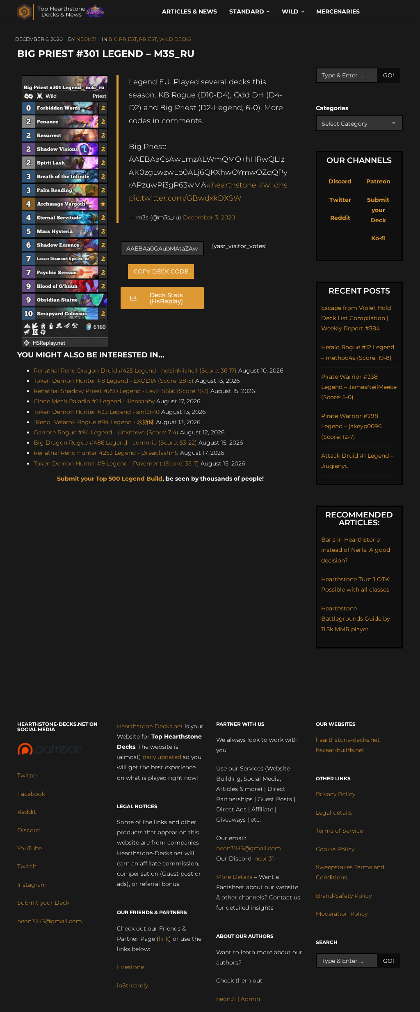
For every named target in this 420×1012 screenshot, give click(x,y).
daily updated (162, 757)
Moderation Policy (342, 913)
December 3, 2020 (209, 217)
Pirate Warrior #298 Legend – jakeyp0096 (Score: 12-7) (351, 426)
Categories (332, 108)
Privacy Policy (335, 794)
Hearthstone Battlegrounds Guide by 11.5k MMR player (355, 618)
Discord (340, 181)
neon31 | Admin (238, 999)
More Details (234, 877)
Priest (148, 39)
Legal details (334, 812)
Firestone (130, 967)
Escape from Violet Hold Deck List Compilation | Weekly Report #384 (356, 318)
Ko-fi (378, 238)
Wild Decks (175, 39)
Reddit (340, 217)
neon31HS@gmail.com (49, 921)
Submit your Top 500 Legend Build (109, 478)
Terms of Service (339, 830)
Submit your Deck (378, 210)
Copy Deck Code (161, 271)
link (164, 938)
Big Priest (123, 39)
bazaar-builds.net (340, 750)
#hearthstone (231, 185)
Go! (388, 75)
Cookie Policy (335, 849)
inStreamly (132, 985)
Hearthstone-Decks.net (150, 726)
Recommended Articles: (359, 518)
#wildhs (273, 185)
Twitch (27, 866)
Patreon (378, 181)
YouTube (29, 848)
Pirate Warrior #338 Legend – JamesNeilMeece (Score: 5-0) (359, 387)
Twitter (340, 199)
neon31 (86, 39)
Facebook (31, 793)
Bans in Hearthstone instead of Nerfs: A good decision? (355, 550)
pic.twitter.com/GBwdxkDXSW (185, 198)
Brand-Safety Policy (344, 895)
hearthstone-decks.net (348, 739)
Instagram (32, 884)
